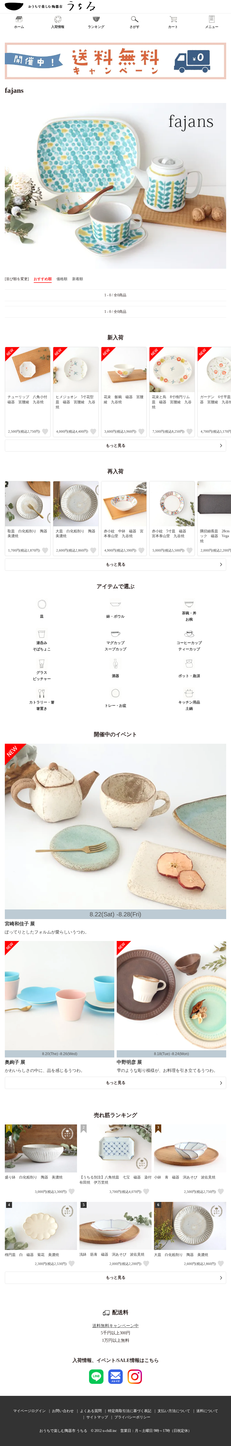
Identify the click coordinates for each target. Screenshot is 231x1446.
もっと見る (115, 445)
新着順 (77, 279)
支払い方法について (174, 1411)
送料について (207, 1411)
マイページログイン (29, 1411)
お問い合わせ (63, 1411)
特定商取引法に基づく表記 (129, 1411)
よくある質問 (91, 1411)
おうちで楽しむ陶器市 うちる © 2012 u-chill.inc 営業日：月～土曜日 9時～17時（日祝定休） (115, 1431)
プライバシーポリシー (132, 1417)
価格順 (62, 279)
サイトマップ (97, 1417)
